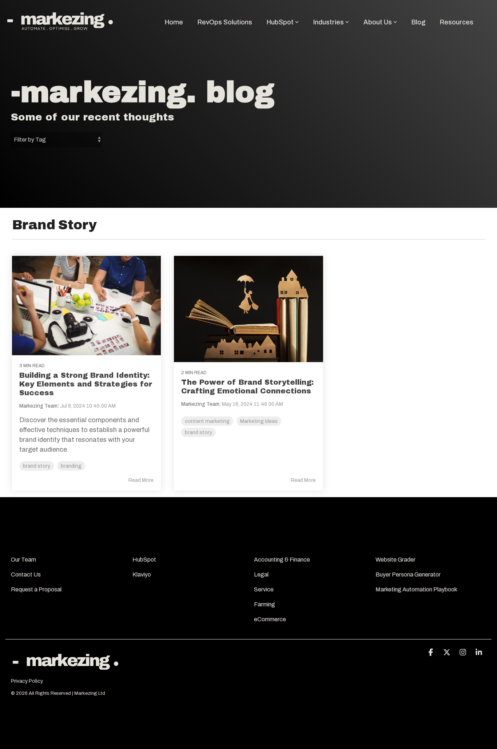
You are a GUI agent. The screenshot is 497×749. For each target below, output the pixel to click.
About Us (377, 22)
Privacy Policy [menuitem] (27, 681)
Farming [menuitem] (264, 604)
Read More (141, 480)
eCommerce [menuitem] (270, 619)
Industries (328, 22)
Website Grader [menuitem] (396, 559)
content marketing (207, 421)
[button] (431, 652)
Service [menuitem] (264, 589)
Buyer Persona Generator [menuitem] (408, 574)
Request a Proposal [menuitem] (36, 589)
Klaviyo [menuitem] (141, 574)
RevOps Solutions (225, 22)
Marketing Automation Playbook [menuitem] (416, 589)
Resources (456, 22)
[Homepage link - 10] (65, 669)
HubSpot (280, 22)
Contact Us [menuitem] (26, 574)
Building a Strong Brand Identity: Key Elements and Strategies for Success (85, 384)
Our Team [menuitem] (24, 559)
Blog (418, 22)
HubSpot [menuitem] (144, 559)
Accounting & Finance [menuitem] (282, 559)
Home (174, 22)
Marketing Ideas (259, 421)
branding (71, 466)
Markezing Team (38, 406)
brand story (36, 466)
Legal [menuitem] (262, 574)
